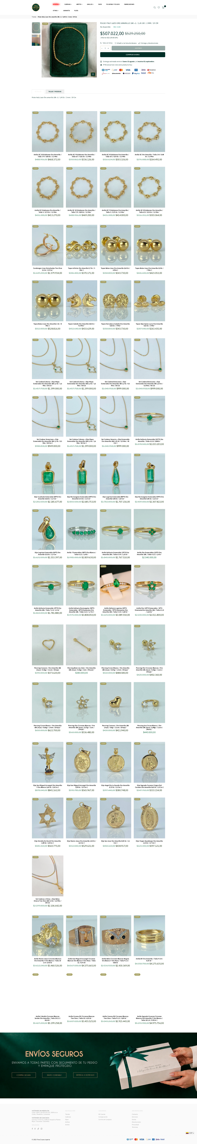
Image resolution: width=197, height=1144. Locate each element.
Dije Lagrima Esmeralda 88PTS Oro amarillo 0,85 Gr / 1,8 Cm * (115, 498)
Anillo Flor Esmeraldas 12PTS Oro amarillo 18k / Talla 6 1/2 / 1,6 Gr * (149, 553)
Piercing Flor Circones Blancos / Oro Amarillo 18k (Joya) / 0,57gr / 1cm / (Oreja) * (81, 727)
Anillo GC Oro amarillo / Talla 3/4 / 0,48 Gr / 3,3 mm (149, 155)
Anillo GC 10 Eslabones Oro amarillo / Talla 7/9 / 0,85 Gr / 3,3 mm (48, 155)
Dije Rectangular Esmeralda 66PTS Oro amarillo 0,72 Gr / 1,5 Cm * (81, 498)
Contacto (135, 1114)
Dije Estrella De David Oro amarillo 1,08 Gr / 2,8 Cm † (47, 842)
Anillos (67, 1122)
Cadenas (68, 1117)
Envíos (134, 1119)
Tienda (34, 17)
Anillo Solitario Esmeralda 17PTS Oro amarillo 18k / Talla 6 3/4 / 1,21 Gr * (115, 553)
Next (95, 50)
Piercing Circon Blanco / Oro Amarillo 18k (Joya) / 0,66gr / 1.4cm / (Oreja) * (48, 726)
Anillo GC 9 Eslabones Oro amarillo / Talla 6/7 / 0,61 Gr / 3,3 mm (81, 155)
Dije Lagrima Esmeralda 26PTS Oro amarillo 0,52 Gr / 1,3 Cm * (48, 553)
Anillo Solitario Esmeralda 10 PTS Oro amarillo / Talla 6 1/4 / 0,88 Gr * (149, 440)
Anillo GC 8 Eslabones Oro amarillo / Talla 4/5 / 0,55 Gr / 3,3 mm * (149, 211)
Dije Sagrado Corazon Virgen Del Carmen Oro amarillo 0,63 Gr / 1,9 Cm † (149, 786)
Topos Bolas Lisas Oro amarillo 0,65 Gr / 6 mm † (115, 269)
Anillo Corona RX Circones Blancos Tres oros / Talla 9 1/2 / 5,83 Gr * (115, 1017)
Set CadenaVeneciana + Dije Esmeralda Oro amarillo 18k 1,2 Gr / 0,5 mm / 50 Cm (115, 384)
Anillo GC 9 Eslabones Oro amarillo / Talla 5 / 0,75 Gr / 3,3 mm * (115, 211)
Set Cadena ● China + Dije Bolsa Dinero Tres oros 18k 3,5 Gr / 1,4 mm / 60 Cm (47, 901)
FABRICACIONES (129, 4)
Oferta (45, 23)
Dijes (67, 1119)
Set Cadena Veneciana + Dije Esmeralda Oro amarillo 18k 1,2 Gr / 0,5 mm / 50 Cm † (47, 441)
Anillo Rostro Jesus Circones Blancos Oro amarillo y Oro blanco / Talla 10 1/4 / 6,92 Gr (47, 961)
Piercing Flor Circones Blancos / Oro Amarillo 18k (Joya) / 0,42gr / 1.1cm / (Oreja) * (149, 670)
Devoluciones (136, 1122)
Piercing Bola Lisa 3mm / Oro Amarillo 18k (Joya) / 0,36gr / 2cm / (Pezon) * (81, 669)
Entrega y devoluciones (149, 43)
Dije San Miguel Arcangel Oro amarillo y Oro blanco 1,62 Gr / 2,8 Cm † (47, 786)
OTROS (55, 10)
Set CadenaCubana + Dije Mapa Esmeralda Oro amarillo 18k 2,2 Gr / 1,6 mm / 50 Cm (81, 384)
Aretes (67, 1125)
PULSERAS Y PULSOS (113, 4)
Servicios (135, 1117)
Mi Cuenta (101, 1114)
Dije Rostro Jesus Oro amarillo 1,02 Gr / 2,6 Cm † (81, 842)
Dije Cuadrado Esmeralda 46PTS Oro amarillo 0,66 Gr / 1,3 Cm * (47, 498)
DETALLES (38, 91)
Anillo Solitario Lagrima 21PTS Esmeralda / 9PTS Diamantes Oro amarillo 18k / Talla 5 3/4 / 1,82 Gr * (115, 610)
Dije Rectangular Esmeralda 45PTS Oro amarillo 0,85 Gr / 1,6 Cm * (149, 498)
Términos (135, 1127)
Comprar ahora (133, 55)
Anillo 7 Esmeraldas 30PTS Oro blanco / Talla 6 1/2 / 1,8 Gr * (81, 553)
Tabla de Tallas (107, 43)
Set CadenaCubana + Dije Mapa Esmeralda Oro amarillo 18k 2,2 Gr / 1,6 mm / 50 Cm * (47, 384)
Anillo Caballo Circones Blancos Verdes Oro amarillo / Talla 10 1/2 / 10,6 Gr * (48, 1018)
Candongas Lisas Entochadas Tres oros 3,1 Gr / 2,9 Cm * (47, 269)
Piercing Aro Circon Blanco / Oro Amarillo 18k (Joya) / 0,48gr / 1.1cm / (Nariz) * (149, 727)
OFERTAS (56, 4)
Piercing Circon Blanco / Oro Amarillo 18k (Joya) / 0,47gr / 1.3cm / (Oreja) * (115, 669)
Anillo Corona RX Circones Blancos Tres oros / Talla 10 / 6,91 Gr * (81, 1017)
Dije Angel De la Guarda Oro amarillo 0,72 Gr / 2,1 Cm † (115, 786)
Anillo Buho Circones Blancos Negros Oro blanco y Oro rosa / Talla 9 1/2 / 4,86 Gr (115, 961)
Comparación (102, 1117)
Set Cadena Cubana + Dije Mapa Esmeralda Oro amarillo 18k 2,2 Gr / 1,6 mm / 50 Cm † (81, 441)
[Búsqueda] (155, 7)
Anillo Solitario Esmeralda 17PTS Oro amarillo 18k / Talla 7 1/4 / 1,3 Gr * (47, 609)
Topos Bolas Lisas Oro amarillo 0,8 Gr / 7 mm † (149, 269)
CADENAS (67, 4)
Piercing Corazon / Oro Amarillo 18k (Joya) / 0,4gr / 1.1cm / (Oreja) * (115, 726)
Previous (44, 50)
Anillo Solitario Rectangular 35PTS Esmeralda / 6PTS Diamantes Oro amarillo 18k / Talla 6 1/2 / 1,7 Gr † (81, 610)
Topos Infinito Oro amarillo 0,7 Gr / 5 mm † (81, 269)
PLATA (76, 10)
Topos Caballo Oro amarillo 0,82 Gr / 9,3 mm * (81, 325)
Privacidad (135, 1125)
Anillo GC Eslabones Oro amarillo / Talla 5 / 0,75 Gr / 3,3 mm (48, 211)
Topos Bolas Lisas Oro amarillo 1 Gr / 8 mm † (48, 325)
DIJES (100, 4)
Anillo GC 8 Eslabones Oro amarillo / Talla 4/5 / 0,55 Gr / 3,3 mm (115, 155)
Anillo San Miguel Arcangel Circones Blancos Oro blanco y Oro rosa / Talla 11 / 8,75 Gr (82, 961)
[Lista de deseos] (159, 7)
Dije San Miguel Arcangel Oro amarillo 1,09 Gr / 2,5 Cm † (81, 786)
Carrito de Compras (104, 1119)
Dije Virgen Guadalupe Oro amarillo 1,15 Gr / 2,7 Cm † (149, 842)
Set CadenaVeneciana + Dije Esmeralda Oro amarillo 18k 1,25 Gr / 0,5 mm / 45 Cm (149, 384)
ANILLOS (89, 4)
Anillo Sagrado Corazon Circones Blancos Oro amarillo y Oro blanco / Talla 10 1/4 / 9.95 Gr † (149, 1018)
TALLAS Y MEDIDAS (54, 91)
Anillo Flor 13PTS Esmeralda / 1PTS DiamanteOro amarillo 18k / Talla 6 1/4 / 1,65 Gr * (149, 610)
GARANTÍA (66, 10)
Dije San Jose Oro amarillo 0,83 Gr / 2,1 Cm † (115, 842)
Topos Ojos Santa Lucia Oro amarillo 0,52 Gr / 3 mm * (149, 325)
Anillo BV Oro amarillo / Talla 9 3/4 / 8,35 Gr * (149, 960)
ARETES (78, 4)
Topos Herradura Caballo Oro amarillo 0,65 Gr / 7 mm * (115, 325)
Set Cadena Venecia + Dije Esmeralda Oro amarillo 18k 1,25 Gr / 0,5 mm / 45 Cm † (115, 441)
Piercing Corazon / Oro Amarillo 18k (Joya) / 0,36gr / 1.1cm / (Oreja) (47, 669)
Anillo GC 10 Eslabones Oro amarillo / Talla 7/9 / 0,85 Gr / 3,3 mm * (81, 211)
